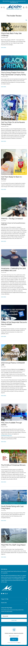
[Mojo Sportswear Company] (14, 7)
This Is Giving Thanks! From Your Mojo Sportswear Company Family (13, 73)
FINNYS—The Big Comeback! (12, 219)
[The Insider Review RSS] (26, 20)
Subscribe (14, 620)
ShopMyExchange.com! (6, 435)
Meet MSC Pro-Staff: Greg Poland (13, 545)
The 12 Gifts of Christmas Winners (13, 465)
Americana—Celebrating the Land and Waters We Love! (13, 269)
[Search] (4, 7)
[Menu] (1, 7)
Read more (3, 47)
